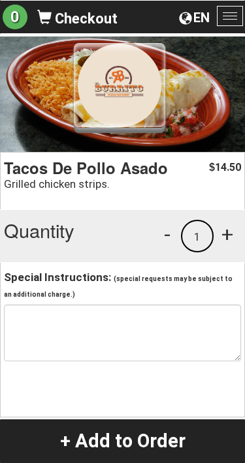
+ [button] (227, 234)
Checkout (85, 18)
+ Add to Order (123, 441)
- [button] (167, 234)
